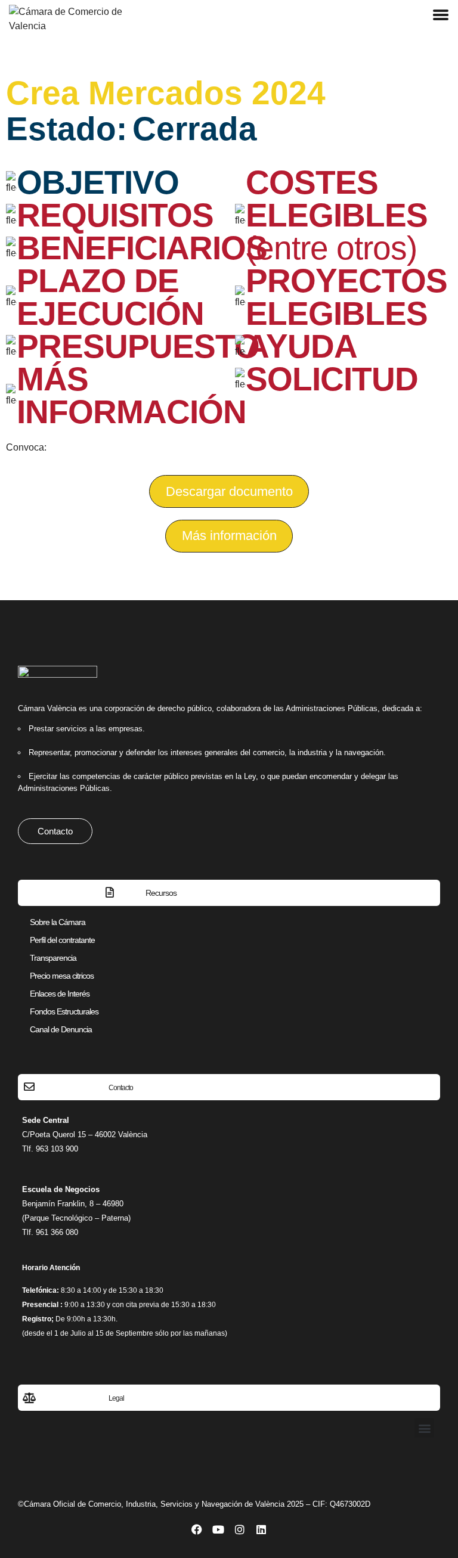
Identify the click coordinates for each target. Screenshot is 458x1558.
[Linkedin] (261, 1529)
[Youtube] (218, 1529)
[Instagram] (239, 1529)
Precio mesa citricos (62, 975)
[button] (229, 536)
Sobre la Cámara (57, 922)
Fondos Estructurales (64, 1011)
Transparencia (53, 958)
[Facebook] (197, 1529)
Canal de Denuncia (61, 1029)
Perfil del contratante (62, 940)
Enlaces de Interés (59, 993)
